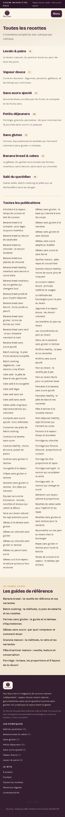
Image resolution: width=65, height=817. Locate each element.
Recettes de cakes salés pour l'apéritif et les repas (48, 508)
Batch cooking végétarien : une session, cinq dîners (13, 365)
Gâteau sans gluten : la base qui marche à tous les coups (48, 213)
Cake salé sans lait (13, 394)
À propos (8, 772)
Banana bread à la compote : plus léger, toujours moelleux (14, 226)
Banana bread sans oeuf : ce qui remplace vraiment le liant (16, 333)
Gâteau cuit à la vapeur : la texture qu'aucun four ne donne (16, 563)
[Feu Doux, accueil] (7, 13)
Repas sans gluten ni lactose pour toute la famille (46, 547)
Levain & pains (14, 51)
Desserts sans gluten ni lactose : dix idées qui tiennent (16, 486)
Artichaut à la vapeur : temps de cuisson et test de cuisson (15, 213)
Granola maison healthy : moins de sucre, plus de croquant (48, 272)
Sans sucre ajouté (17, 93)
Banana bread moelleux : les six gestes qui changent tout (16, 284)
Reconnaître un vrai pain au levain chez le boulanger (48, 534)
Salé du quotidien (17, 177)
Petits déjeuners (16, 114)
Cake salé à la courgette (16, 383)
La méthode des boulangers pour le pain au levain (48, 299)
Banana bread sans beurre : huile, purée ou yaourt (15, 307)
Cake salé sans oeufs (14, 399)
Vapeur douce (14, 72)
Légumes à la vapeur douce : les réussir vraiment (46, 312)
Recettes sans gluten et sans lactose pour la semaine (48, 521)
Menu (56, 13)
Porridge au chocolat (46, 440)
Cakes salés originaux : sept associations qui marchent (15, 409)
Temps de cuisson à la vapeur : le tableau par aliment (47, 561)
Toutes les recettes (13, 782)
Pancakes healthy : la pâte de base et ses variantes (46, 399)
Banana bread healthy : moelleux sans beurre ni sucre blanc (16, 271)
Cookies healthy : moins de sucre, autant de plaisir (16, 449)
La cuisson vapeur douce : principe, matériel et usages (45, 286)
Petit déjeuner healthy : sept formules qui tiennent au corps (47, 422)
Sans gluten (12, 135)
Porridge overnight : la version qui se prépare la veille (47, 472)
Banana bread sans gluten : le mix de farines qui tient (13, 320)
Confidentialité (11, 792)
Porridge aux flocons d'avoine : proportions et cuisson (48, 449)
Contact (7, 777)
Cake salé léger (11, 389)
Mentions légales (12, 787)
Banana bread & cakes (21, 156)
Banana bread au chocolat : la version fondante (14, 249)
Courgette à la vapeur (14, 468)
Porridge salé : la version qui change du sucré (47, 485)
